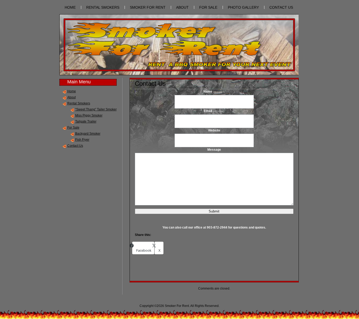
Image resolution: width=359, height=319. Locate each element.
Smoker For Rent (148, 7)
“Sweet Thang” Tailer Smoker (96, 109)
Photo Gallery (243, 7)
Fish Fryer (82, 139)
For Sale (208, 7)
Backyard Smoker (87, 133)
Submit (214, 211)
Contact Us (281, 7)
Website (214, 130)
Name (214, 91)
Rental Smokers (102, 7)
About (182, 7)
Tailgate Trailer (85, 121)
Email (214, 111)
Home (71, 91)
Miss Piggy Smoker (88, 115)
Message (214, 149)
